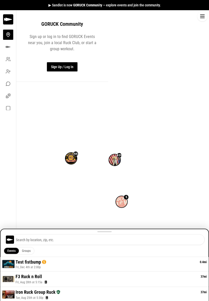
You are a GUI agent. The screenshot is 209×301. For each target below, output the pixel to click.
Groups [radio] (26, 251)
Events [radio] (11, 251)
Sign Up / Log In (62, 67)
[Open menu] (202, 16)
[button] (115, 154)
